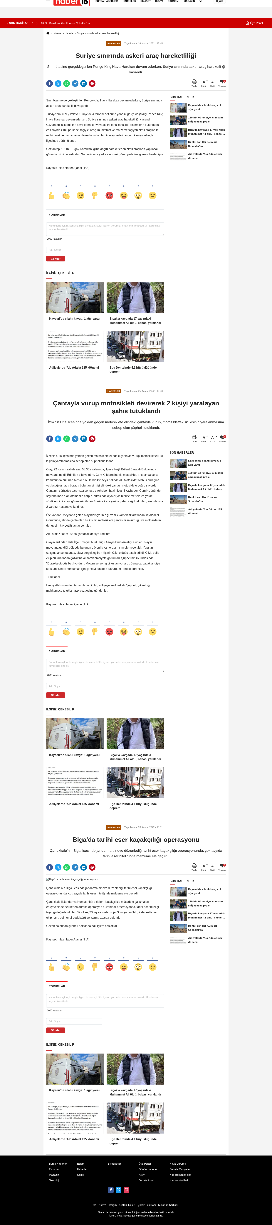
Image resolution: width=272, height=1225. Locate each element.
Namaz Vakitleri (179, 1180)
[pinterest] (92, 83)
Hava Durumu (178, 1163)
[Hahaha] (123, 189)
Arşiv (142, 1174)
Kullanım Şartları (168, 1205)
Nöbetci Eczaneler (180, 1174)
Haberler (57, 33)
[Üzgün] (152, 189)
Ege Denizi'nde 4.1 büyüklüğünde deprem (133, 369)
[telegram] (75, 83)
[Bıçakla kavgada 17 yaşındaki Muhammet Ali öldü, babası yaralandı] (135, 297)
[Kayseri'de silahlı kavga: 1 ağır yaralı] (75, 297)
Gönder (55, 258)
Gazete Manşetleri (180, 1169)
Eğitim (80, 1163)
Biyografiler (114, 1163)
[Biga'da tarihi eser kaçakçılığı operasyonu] (72, 879)
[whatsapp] (66, 83)
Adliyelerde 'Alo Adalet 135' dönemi (74, 367)
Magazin (54, 1174)
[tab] (57, 215)
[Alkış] (66, 189)
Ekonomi (54, 1169)
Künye (102, 1205)
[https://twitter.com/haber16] (118, 1190)
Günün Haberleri (148, 1169)
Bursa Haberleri (58, 1163)
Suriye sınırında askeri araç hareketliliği (98, 33)
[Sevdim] (80, 189)
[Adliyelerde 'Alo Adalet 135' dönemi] (75, 346)
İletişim (113, 1205)
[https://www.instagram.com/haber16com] (126, 1190)
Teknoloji (54, 1180)
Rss (94, 1205)
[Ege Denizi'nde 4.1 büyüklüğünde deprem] (135, 346)
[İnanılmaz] (138, 189)
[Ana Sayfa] (47, 33)
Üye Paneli (256, 23)
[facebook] (49, 83)
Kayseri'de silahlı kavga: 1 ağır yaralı (74, 318)
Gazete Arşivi (146, 1180)
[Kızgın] (109, 189)
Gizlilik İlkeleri (127, 1205)
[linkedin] (83, 83)
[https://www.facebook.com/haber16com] (110, 1190)
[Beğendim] (51, 189)
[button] (36, 23)
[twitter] (58, 83)
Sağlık (80, 1174)
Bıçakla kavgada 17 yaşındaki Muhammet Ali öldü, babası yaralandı (135, 320)
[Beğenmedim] (95, 189)
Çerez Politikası (147, 1205)
